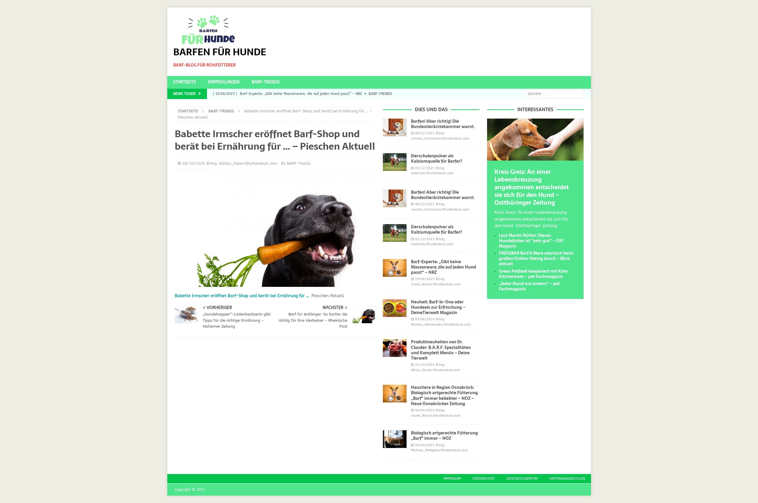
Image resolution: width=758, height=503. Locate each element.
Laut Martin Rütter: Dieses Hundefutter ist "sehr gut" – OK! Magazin (531, 240)
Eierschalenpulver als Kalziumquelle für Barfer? (436, 158)
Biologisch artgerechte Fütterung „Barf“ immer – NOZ (444, 435)
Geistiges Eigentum (521, 479)
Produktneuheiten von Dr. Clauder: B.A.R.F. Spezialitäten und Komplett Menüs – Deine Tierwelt (441, 350)
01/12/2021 (425, 168)
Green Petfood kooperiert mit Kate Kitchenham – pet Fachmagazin (533, 274)
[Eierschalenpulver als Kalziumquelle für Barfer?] (395, 162)
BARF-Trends (266, 82)
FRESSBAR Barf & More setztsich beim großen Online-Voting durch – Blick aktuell (536, 258)
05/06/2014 (425, 319)
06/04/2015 (425, 410)
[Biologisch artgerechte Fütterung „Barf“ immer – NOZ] (395, 439)
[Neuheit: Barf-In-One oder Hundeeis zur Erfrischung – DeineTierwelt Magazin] (395, 308)
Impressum (452, 479)
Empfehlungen (224, 82)
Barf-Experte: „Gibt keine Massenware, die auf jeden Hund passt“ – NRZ (443, 267)
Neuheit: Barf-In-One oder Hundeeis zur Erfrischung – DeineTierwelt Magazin (438, 307)
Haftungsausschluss (567, 479)
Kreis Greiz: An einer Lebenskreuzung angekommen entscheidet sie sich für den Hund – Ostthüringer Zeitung (531, 187)
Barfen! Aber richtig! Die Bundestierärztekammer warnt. (443, 124)
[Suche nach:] (554, 93)
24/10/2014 (425, 365)
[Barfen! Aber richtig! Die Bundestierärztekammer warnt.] (395, 127)
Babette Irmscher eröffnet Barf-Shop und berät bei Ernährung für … (242, 295)
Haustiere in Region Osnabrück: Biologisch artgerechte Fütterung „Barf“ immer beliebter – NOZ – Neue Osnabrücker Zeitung (444, 395)
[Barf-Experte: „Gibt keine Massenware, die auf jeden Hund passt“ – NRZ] (395, 268)
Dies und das (431, 109)
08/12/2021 (425, 133)
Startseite (184, 82)
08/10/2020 (193, 163)
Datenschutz (483, 479)
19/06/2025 (425, 279)
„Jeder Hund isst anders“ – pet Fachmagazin (529, 286)
